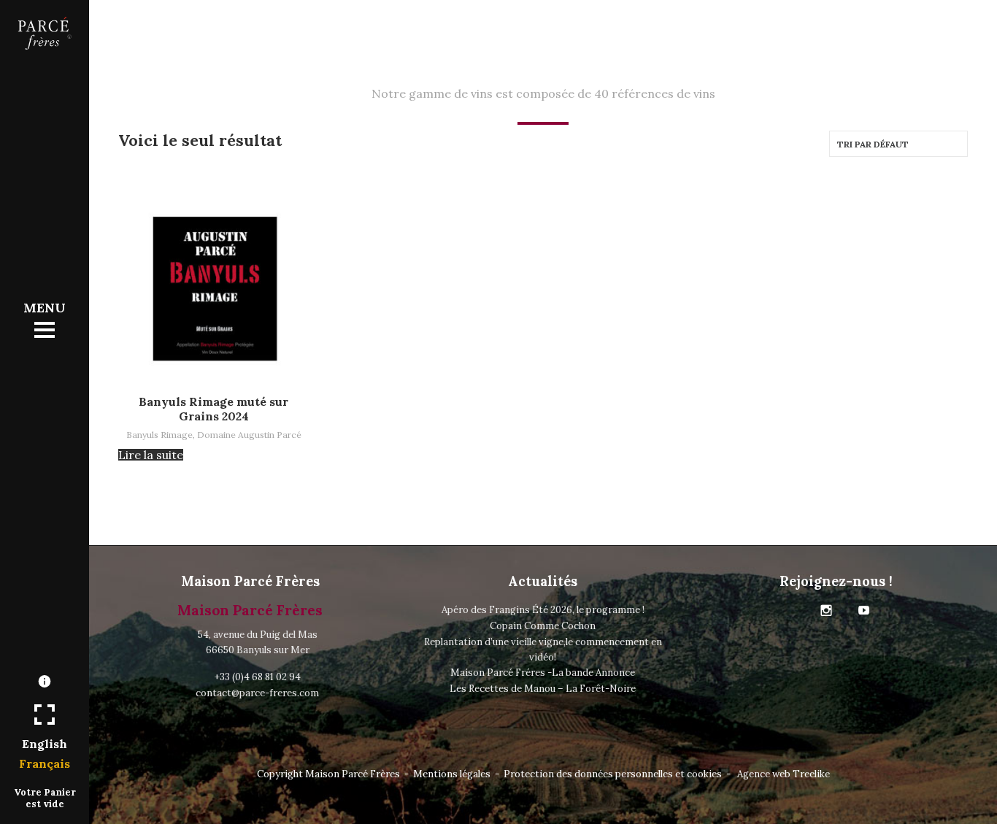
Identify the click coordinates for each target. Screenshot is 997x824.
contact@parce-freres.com (257, 693)
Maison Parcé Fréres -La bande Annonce (542, 672)
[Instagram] (826, 611)
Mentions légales (451, 774)
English (44, 743)
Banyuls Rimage (159, 434)
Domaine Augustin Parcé (249, 434)
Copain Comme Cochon (543, 626)
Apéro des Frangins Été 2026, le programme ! (543, 610)
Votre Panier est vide (45, 797)
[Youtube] (864, 611)
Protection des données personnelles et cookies (613, 774)
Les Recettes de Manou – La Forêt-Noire (543, 688)
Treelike (811, 774)
